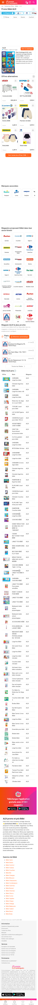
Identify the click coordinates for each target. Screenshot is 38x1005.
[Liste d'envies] (29, 2)
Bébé (16, 6)
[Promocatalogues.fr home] (12, 2)
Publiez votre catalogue (7, 938)
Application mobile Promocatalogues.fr (11, 934)
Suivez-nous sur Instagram (8, 950)
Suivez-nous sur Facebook (8, 948)
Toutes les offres (9, 6)
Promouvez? (4, 928)
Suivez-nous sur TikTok (7, 954)
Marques (3, 932)
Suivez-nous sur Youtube (8, 952)
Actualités (4, 941)
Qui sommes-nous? (6, 936)
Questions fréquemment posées (10, 926)
